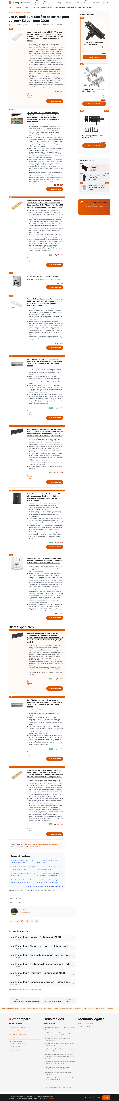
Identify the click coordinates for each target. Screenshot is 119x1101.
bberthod (39, 25)
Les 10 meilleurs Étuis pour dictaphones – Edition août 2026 (60, 1028)
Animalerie (26, 3)
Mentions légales (15, 1046)
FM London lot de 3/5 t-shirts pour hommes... (97, 166)
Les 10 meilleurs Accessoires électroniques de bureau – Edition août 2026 (59, 1079)
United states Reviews (17, 1031)
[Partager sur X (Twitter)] (17, 921)
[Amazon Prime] (45, 96)
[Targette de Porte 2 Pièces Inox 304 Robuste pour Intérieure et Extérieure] (94, 77)
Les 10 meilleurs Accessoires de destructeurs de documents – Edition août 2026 (60, 1063)
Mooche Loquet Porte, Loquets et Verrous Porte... (93, 136)
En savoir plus (53, 1098)
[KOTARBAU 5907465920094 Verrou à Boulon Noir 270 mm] (94, 30)
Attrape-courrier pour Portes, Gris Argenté (43, 276)
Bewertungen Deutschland (18, 1034)
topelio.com (74, 1093)
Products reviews (15, 1050)
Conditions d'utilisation (84, 1027)
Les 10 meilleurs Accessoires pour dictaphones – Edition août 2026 (60, 1044)
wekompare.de (58, 1093)
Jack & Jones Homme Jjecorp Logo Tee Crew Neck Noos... (97, 186)
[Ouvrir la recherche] (108, 3)
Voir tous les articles (24, 912)
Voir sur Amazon (55, 101)
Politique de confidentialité (18, 1043)
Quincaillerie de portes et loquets (20, 12)
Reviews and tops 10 (16, 1041)
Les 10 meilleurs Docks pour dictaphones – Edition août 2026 (58, 1039)
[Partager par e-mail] (32, 921)
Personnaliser (88, 1097)
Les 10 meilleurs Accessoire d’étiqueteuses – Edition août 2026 (58, 1073)
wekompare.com (67, 1093)
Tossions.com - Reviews (17, 1027)
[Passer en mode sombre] (103, 3)
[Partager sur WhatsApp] (27, 921)
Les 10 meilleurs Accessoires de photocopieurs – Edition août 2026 (60, 1050)
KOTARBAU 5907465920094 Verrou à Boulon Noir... (93, 43)
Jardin (77, 3)
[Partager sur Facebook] (22, 921)
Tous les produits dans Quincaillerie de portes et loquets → (43, 886)
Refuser (98, 1097)
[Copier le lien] (37, 921)
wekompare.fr (50, 1093)
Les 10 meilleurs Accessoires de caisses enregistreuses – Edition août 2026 (57, 1068)
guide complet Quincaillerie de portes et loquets (43, 844)
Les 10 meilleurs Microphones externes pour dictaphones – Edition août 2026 (58, 1034)
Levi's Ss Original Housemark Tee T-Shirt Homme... (97, 176)
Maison (68, 3)
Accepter (106, 1097)
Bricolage (59, 3)
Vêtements (96, 3)
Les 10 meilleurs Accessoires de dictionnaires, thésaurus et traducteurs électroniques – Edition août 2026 (59, 1056)
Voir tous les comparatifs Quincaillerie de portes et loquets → (26, 989)
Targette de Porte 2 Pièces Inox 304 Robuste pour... (93, 90)
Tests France (14, 1038)
